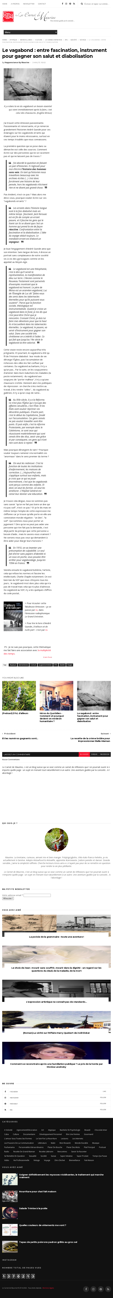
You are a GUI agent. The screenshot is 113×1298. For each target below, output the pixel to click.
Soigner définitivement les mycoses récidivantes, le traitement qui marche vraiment (61, 1176)
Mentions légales (48, 1288)
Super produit (82, 1156)
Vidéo (6, 1160)
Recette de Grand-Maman (24, 1151)
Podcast (102, 1147)
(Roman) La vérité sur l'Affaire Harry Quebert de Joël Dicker (56, 1032)
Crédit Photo (47, 657)
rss (58, 1110)
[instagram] (66, 3)
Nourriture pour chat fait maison (37, 1191)
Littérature (42, 1143)
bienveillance (26, 40)
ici (37, 609)
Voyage (83, 40)
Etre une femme (73, 1134)
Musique (95, 1143)
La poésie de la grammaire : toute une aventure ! (56, 936)
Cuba (6, 1134)
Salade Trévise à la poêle (33, 1208)
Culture (38, 40)
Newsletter (28, 4)
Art (42, 1130)
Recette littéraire (46, 1151)
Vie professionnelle (21, 1160)
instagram (58, 1098)
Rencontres (62, 1151)
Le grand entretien (53, 40)
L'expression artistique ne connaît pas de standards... (56, 1001)
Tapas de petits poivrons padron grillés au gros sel (48, 1242)
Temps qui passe (100, 1156)
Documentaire (29, 1134)
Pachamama (9, 1147)
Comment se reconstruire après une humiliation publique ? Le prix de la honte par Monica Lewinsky (56, 1065)
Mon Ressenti (65, 1143)
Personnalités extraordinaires (31, 1147)
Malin (53, 1143)
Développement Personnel (50, 1134)
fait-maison (89, 1160)
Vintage (37, 1160)
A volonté (8, 1130)
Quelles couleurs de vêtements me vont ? (42, 1225)
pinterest (58, 1104)
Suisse (53, 1156)
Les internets (77, 1138)
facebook (104, 754)
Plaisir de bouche (55, 1147)
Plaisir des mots (73, 1147)
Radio (6, 1151)
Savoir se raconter (79, 1151)
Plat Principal (89, 1147)
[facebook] (62, 3)
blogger (84, 754)
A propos (15, 4)
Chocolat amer (101, 1130)
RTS (66, 40)
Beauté (87, 1130)
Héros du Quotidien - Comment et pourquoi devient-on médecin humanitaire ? (52, 717)
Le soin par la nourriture (46, 1138)
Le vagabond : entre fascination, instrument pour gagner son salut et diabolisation (92, 717)
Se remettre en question (14, 1156)
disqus (94, 754)
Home (4, 4)
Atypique (13, 40)
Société (73, 40)
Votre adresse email (12, 895)
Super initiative (66, 1156)
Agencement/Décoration (27, 1130)
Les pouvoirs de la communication (19, 1143)
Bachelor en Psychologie (70, 1130)
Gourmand (88, 1134)
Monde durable (81, 1143)
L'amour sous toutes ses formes (18, 1138)
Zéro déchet (59, 1160)
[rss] (74, 3)
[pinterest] (70, 3)
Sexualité (32, 1156)
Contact (42, 4)
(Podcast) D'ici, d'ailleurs (15, 713)
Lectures (64, 1138)
